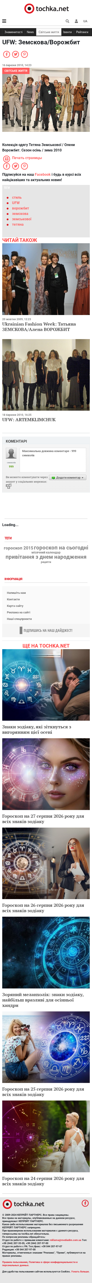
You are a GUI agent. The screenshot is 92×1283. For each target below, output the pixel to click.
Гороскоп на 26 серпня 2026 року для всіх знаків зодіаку (43, 908)
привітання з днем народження (46, 557)
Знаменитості (13, 32)
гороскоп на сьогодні (61, 547)
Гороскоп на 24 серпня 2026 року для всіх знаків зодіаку (43, 1181)
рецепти (46, 562)
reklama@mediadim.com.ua (65, 1240)
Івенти (67, 32)
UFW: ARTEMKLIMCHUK (29, 419)
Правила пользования (14, 1262)
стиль (17, 197)
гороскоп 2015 (18, 548)
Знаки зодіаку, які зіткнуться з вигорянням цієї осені (36, 729)
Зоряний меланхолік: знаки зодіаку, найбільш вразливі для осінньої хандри (43, 999)
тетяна (18, 224)
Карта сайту (15, 606)
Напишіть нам (16, 592)
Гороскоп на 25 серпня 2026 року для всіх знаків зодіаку (43, 1091)
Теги (8, 538)
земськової (21, 219)
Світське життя (49, 32)
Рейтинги (82, 32)
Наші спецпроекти (19, 619)
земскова (20, 214)
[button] (76, 21)
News (30, 32)
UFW (16, 203)
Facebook (43, 174)
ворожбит (20, 208)
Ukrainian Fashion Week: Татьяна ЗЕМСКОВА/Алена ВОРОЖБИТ (39, 326)
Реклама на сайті (18, 612)
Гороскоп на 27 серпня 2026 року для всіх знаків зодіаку (43, 818)
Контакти (13, 599)
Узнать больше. (80, 1271)
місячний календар (46, 552)
